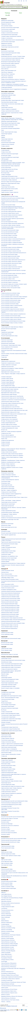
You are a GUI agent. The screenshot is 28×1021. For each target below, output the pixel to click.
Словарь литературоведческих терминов (10, 479)
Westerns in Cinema (5, 994)
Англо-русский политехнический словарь (10, 230)
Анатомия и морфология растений (8, 66)
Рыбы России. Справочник (7, 72)
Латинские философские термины (8, 870)
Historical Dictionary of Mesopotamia (8, 963)
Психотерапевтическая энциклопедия (9, 34)
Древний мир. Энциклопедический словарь (10, 183)
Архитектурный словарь (6, 736)
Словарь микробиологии (6, 54)
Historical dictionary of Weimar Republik (9, 943)
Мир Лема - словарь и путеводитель (9, 490)
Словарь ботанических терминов (8, 65)
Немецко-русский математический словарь (10, 621)
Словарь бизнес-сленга (6, 777)
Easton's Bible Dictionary (6, 954)
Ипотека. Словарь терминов (7, 779)
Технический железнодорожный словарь (10, 679)
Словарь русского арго (6, 433)
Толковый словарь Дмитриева (7, 383)
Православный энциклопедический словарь (10, 123)
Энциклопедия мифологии (7, 139)
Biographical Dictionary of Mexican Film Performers (11, 996)
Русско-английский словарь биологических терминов (12, 309)
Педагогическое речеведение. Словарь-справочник (12, 368)
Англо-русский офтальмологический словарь (11, 280)
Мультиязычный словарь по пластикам (9, 654)
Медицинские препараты (6, 43)
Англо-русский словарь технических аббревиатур (11, 247)
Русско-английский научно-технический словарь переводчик (14, 296)
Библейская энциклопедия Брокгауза (9, 121)
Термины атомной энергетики (7, 681)
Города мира (4, 357)
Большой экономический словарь (8, 765)
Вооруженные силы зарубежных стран (9, 556)
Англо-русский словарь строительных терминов (11, 261)
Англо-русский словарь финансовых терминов (11, 211)
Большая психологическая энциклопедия (10, 27)
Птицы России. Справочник (7, 75)
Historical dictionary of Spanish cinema (9, 992)
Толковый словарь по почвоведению (9, 748)
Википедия (3, 330)
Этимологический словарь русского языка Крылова (12, 396)
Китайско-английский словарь (7, 886)
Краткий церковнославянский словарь (9, 124)
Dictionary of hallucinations (6, 922)
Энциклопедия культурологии (7, 505)
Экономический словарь (6, 767)
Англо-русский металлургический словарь (10, 249)
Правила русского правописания (8, 361)
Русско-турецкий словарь (6, 650)
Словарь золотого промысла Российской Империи (12, 745)
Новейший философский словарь (8, 95)
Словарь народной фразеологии (8, 422)
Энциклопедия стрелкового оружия (8, 684)
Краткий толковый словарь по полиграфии (10, 688)
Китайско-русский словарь (7, 883)
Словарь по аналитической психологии (9, 32)
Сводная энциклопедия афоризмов (8, 417)
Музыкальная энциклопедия (7, 523)
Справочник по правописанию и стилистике (10, 363)
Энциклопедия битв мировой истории (9, 176)
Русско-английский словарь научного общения (11, 319)
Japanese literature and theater (7, 983)
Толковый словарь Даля (6, 376)
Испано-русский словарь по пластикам (9, 818)
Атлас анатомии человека (6, 25)
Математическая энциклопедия (8, 343)
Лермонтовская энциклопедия (7, 486)
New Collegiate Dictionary (6, 896)
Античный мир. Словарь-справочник (9, 179)
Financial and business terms (7, 910)
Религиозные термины (6, 140)
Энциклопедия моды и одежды (8, 559)
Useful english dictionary (6, 894)
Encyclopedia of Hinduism (6, 957)
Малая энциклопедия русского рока (9, 527)
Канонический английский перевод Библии (10, 128)
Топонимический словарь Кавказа (8, 720)
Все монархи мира (5, 172)
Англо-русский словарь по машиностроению (10, 240)
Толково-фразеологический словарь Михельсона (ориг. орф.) (14, 410)
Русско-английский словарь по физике (9, 307)
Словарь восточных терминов (7, 144)
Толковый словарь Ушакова (7, 380)
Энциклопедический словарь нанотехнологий (11, 665)
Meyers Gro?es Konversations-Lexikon (9, 575)
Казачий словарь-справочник (7, 171)
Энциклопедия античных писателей (9, 502)
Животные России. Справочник (8, 74)
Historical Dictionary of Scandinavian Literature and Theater (13, 982)
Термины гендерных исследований (8, 109)
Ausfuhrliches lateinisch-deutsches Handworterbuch (12, 591)
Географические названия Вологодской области (11, 730)
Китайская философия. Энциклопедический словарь (12, 100)
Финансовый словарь (5, 763)
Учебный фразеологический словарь (9, 415)
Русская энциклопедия (6, 167)
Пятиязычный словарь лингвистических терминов (11, 453)
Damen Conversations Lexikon (7, 584)
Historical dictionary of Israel (7, 936)
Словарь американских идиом (7, 906)
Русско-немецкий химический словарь (9, 603)
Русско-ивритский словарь (7, 861)
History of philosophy (5, 917)
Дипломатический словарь (7, 795)
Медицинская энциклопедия (7, 20)
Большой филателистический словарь (9, 543)
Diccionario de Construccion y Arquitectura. (10, 825)
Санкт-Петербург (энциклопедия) (8, 704)
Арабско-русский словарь (6, 852)
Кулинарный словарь (5, 531)
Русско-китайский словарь (6, 884)
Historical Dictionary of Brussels (7, 949)
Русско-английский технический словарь (10, 303)
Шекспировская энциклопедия (7, 488)
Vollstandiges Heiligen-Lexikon (7, 577)
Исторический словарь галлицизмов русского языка (12, 403)
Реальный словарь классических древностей (10, 181)
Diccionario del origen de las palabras (9, 832)
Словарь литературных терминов (8, 474)
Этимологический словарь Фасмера (9, 394)
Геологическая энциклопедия (7, 740)
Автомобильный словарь (6, 662)
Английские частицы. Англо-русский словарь (10, 287)
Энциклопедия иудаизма (6, 133)
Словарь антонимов (5, 443)
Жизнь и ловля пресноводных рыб (8, 70)
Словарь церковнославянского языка (9, 405)
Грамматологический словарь (7, 370)
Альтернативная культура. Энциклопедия (10, 512)
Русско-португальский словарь (7, 847)
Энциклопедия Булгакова (6, 484)
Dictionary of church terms (6, 956)
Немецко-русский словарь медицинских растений (12, 617)
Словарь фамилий (5, 150)
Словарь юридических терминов (8, 761)
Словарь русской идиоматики (7, 440)
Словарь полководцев (6, 174)
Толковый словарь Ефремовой (7, 382)
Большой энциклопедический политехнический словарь (13, 660)
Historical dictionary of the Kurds (8, 940)
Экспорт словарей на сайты (5, 1009)
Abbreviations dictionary (6, 901)
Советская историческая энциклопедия (9, 153)
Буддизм (3, 137)
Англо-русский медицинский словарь (9, 275)
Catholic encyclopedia (5, 952)
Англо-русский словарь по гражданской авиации (11, 242)
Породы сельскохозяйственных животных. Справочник (13, 79)
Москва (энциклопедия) (6, 702)
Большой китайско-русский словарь (8, 881)
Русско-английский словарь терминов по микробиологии (13, 313)
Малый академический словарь (8, 385)
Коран (2, 130)
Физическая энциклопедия (7, 339)
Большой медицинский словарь (8, 22)
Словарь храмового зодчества (7, 738)
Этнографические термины (7, 190)
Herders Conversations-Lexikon (7, 587)
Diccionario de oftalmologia (6, 823)
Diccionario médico (5, 822)
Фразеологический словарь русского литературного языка (13, 413)
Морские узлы (4, 675)
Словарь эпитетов (5, 445)
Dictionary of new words (6, 899)
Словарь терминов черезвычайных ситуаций (10, 754)
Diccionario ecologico (5, 829)
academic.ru (5, 2)
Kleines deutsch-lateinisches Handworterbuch (10, 593)
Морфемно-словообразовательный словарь (10, 462)
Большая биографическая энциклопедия (10, 157)
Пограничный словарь (6, 554)
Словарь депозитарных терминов (8, 791)
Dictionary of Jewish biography (7, 938)
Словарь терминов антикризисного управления (11, 793)
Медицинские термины (6, 23)
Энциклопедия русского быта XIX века (9, 169)
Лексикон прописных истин (7, 515)
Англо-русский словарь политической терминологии (12, 223)
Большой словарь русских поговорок (9, 424)
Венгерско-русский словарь (7, 642)
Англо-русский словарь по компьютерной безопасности (13, 238)
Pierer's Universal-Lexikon (6, 574)
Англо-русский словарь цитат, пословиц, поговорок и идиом (14, 284)
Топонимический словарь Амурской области (10, 715)
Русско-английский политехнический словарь (11, 300)
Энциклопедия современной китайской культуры (11, 976)
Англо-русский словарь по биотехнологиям (10, 268)
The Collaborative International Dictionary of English (12, 897)
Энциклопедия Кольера (6, 333)
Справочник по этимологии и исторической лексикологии (13, 399)
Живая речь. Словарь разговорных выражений (11, 431)
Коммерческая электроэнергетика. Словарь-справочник (13, 563)
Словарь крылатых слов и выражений (9, 419)
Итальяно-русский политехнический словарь (10, 840)
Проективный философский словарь (9, 102)
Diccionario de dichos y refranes (8, 830)
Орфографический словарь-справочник (9, 389)
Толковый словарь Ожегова (7, 378)
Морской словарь (5, 673)
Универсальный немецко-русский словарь (10, 594)
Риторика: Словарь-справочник (8, 463)
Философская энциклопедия (7, 93)
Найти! (25, 7)
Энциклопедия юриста (6, 782)
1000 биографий (4, 159)
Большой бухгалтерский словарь (8, 769)
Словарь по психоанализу (6, 38)
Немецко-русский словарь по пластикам (9, 612)
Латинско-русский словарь (7, 869)
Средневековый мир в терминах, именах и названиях (12, 178)
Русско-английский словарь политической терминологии (13, 317)
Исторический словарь (6, 155)
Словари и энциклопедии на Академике (11, 4)
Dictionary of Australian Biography (8, 950)
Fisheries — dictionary (5, 1001)
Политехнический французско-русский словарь (11, 804)
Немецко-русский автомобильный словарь (10, 605)
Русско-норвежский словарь (7, 634)
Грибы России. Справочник (7, 77)
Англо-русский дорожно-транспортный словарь (11, 263)
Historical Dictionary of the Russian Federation (10, 934)
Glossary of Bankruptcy (6, 913)
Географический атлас (6, 694)
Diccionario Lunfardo (5, 834)
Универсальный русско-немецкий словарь (10, 596)
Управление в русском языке (7, 366)
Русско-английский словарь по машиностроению (11, 305)
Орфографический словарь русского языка (10, 371)
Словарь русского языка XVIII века (8, 492)
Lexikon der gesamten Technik (7, 570)
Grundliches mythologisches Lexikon (8, 589)
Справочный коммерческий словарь (9, 772)
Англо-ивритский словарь (6, 865)
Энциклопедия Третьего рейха (7, 186)
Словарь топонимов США (6, 711)
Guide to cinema (4, 987)
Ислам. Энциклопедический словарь (9, 131)
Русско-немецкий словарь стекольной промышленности (13, 619)
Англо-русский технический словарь (9, 237)
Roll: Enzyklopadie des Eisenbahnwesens (9, 586)
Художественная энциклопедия (8, 503)
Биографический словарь (6, 160)
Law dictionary (4, 908)
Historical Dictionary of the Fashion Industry (10, 999)
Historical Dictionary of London (7, 947)
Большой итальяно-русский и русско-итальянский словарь (13, 838)
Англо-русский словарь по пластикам (9, 235)
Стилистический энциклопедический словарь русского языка (14, 387)
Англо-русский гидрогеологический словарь (10, 256)
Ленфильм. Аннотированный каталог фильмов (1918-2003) (14, 517)
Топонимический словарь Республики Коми (10, 728)
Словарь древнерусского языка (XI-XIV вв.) (10, 406)
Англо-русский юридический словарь (9, 221)
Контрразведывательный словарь (8, 550)
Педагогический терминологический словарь (10, 542)
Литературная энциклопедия (7, 472)
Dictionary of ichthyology (6, 926)
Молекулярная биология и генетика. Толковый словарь (13, 56)
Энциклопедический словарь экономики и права (11, 780)
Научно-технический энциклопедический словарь (11, 663)
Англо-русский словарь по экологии (8, 265)
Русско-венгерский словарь (7, 644)
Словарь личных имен (6, 151)
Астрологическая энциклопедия (8, 142)
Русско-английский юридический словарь (10, 294)
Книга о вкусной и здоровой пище (8, 534)
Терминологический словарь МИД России (10, 285)
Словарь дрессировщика (6, 87)
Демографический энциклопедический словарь (11, 695)
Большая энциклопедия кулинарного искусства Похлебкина (14, 533)
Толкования (14, 10)
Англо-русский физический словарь (8, 233)
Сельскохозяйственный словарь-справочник (10, 59)
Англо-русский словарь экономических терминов (11, 214)
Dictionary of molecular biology (7, 931)
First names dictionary (5, 904)
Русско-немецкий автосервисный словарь (10, 610)
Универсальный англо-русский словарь (9, 196)
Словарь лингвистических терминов (9, 451)
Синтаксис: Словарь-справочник (8, 465)
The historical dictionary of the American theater (11, 985)
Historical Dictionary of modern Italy (8, 941)
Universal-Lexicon (5, 572)
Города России (4, 701)
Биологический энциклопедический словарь (10, 52)
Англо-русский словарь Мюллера (8, 209)
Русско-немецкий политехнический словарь (10, 600)
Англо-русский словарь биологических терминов (11, 266)
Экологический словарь (6, 752)
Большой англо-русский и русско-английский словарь (12, 198)
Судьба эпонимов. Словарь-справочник (9, 192)
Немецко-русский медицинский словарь (9, 616)
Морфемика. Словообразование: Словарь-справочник (13, 460)
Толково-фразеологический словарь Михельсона (11, 408)
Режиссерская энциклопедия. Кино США (10, 519)
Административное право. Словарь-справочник (11, 788)
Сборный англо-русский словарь (8, 204)
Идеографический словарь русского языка (10, 392)
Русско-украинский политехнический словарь (11, 638)
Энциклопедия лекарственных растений (9, 46)
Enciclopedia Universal (6, 820)
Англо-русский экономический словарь (9, 216)
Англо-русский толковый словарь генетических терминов (13, 273)
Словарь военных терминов (7, 552)
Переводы (7, 12)
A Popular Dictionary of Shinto (7, 959)
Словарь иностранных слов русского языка (10, 426)
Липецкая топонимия (5, 722)
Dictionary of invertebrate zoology (8, 927)
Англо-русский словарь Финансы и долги (10, 213)
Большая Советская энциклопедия (8, 328)
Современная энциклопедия (7, 332)
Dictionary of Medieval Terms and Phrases (10, 975)
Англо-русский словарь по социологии (9, 282)
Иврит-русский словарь (6, 859)
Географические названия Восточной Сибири (11, 718)
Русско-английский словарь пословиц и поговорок (12, 322)
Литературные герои (5, 483)
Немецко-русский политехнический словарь (10, 598)
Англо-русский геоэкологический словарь (10, 257)
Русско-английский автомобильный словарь (10, 301)
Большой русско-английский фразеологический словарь (13, 321)
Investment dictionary (5, 911)
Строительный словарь (6, 734)
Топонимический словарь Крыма (8, 716)
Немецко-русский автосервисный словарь (10, 609)
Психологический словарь (6, 31)
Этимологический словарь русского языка (10, 401)
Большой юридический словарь (8, 784)
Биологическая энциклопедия (7, 51)
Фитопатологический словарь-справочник (10, 63)
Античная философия (6, 98)
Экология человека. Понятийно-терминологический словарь (14, 353)
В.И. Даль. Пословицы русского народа (9, 420)
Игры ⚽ (7, 15)
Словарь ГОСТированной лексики (8, 547)
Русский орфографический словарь (9, 390)
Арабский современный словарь (8, 853)
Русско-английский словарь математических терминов (13, 298)
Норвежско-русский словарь (7, 632)
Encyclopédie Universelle (6, 806)
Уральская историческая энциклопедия (9, 708)
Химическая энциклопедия (7, 341)
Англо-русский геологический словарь (9, 254)
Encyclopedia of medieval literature (8, 973)
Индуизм (3, 135)
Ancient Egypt (4, 961)
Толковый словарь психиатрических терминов (11, 36)
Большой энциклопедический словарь (9, 335)
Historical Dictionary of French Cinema (9, 989)
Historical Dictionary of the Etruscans (8, 964)
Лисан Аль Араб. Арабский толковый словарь (11, 855)
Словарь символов (5, 146)
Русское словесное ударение (7, 435)
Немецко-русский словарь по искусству (9, 624)
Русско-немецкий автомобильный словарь (10, 607)
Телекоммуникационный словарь (8, 686)
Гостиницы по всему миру (6, 980)
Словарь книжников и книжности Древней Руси (11, 493)
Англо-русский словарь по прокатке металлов (11, 250)
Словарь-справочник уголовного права (9, 789)
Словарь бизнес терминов (7, 760)
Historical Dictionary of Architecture (8, 998)
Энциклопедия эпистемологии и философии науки (12, 103)
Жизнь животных (4, 68)
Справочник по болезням (6, 45)
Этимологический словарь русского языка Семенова (12, 397)
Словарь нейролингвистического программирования (12, 39)
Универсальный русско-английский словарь (10, 293)
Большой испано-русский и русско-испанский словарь (12, 816)
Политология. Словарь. (6, 796)
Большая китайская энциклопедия (8, 888)
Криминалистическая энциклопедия (9, 557)
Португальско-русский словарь (7, 846)
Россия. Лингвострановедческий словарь (10, 697)
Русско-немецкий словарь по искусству (9, 626)
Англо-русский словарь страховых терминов (10, 225)
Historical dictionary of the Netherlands (9, 945)
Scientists (3, 919)
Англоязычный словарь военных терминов (10, 978)
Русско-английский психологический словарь (11, 315)
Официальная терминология (7, 770)
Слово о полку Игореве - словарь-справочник (11, 500)
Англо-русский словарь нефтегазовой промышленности (13, 259)
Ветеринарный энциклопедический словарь (10, 61)
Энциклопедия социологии (7, 107)
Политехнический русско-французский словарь (11, 802)
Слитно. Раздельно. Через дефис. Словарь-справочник (13, 373)
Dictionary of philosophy (6, 915)
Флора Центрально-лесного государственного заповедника (14, 89)
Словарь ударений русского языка (8, 436)
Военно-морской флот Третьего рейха (9, 188)
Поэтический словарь (5, 481)
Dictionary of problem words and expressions (10, 903)
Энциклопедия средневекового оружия (9, 682)
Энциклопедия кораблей (6, 677)
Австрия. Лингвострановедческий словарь (10, 713)
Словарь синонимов (5, 442)
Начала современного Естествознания (9, 346)
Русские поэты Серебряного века (8, 495)
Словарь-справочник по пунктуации (9, 364)
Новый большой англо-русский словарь (9, 199)
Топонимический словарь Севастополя (9, 727)
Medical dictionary (5, 920)
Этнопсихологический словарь (7, 699)
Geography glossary (5, 933)
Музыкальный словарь (6, 525)
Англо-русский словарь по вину (8, 278)
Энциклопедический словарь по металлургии (11, 667)
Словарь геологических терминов (8, 741)
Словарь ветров (4, 355)
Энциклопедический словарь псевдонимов (10, 165)
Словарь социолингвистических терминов (10, 110)
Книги (20, 12)
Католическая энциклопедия (7, 126)
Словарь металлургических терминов (9, 669)
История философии (5, 96)
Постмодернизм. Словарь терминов (9, 514)
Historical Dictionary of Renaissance (8, 966)
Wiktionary (3, 892)
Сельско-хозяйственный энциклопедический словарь (12, 58)
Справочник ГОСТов (5, 549)
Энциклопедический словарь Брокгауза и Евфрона (12, 326)
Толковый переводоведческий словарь (9, 428)
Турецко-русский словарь (6, 648)
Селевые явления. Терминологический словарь (11, 750)
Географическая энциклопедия (8, 692)
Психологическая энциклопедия (8, 29)
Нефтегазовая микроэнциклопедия (8, 747)
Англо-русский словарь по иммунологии (9, 277)
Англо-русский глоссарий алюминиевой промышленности (13, 252)
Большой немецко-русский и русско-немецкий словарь (13, 623)
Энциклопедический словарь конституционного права (12, 786)
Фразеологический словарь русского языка (10, 412)
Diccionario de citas (5, 827)
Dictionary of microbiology (6, 929)
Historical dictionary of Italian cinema (8, 991)
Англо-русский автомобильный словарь (9, 231)
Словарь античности (5, 185)
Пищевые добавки (5, 561)
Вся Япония (3, 709)
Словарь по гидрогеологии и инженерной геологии (12, 743)
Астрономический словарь (7, 348)
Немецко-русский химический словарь (9, 601)
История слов (4, 429)
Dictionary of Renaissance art (7, 971)
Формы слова (4, 438)
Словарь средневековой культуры (8, 510)
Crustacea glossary (5, 924)
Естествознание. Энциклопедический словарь (11, 345)
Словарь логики (4, 105)
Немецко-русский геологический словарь (10, 614)
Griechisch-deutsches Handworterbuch (9, 628)
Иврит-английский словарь (7, 863)
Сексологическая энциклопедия (8, 41)
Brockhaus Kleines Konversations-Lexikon (10, 579)
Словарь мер (4, 756)
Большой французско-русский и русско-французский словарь (14, 801)
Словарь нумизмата (5, 545)
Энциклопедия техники (6, 658)
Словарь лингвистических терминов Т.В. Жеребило (12, 455)
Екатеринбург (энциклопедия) (7, 706)
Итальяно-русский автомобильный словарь (10, 842)
